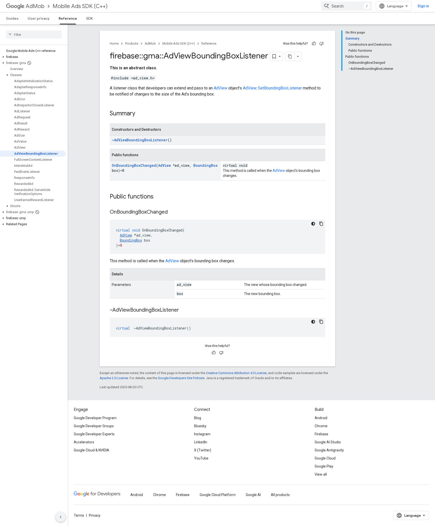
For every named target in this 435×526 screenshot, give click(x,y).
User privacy (39, 18)
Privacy (94, 515)
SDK (89, 18)
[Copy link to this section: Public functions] (159, 197)
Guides (12, 18)
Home (114, 43)
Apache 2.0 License (114, 378)
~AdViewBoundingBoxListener (140, 140)
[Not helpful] (321, 43)
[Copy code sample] (321, 224)
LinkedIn (200, 442)
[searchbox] (34, 34)
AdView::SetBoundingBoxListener (272, 88)
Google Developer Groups (94, 426)
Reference (68, 18)
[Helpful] (314, 43)
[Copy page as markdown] (290, 56)
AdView (220, 88)
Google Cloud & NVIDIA (91, 450)
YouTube (201, 458)
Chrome (321, 426)
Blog (197, 418)
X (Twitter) (202, 450)
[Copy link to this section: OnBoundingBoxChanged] (173, 212)
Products (131, 43)
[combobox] (346, 6)
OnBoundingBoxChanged (134, 165)
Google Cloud (325, 458)
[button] (33, 57)
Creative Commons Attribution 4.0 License (236, 373)
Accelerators (84, 442)
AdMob (35, 6)
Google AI (253, 495)
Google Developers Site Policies (181, 378)
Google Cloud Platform (218, 495)
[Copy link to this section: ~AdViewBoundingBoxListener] (184, 310)
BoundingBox (205, 165)
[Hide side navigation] (61, 517)
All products (280, 495)
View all (321, 474)
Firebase (321, 434)
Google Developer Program (95, 418)
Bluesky (200, 426)
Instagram (202, 434)
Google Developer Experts (94, 434)
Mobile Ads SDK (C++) (80, 6)
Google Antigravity (329, 450)
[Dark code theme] (313, 224)
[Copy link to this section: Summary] (140, 114)
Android (321, 418)
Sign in (423, 6)
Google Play (324, 466)
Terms (79, 515)
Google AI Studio (328, 442)
